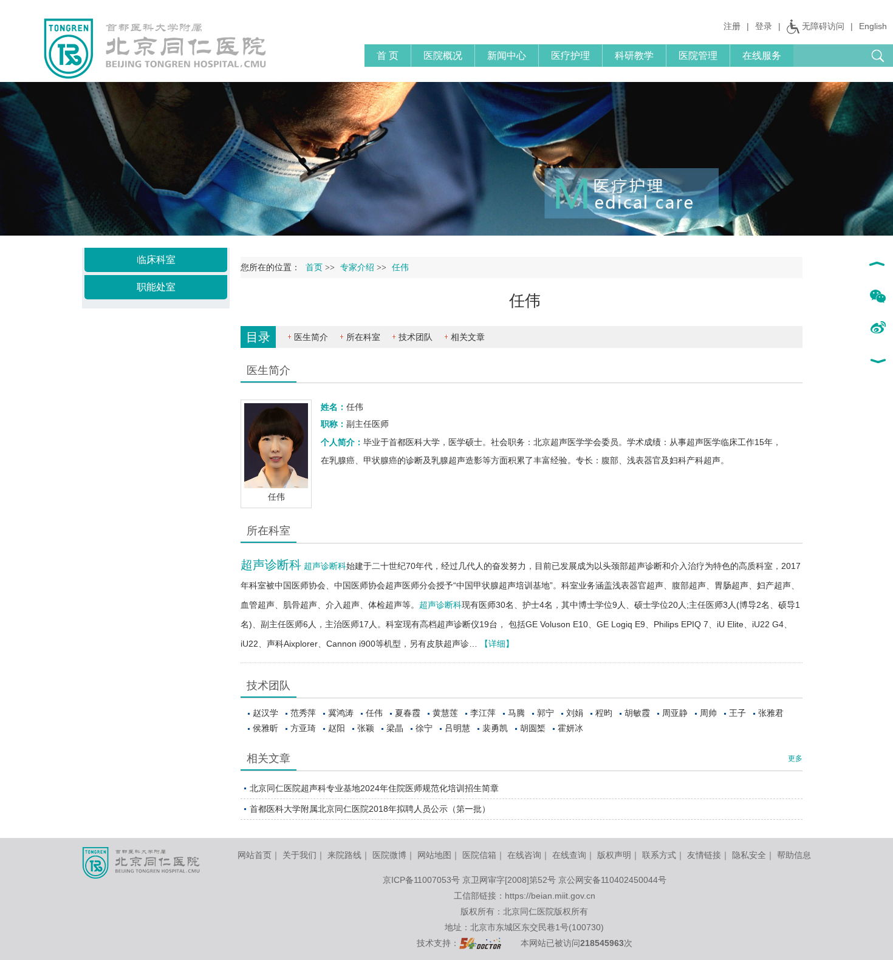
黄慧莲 (445, 713)
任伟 (374, 713)
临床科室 (156, 259)
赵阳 (336, 728)
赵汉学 (265, 713)
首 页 (388, 55)
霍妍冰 (570, 728)
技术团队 (416, 337)
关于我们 (299, 855)
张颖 (365, 728)
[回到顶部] (877, 265)
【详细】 (497, 644)
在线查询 (569, 855)
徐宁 (424, 728)
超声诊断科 (271, 564)
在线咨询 (524, 855)
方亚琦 (303, 728)
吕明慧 (457, 728)
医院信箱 (479, 855)
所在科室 (363, 337)
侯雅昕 (265, 728)
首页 (314, 267)
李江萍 (483, 713)
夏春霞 (407, 713)
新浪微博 (877, 328)
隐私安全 (749, 855)
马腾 (516, 713)
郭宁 (545, 713)
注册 (732, 26)
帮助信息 (794, 855)
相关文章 (468, 337)
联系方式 (659, 855)
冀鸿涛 (341, 713)
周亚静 (675, 713)
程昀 (603, 713)
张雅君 (771, 713)
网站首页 (255, 855)
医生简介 (311, 337)
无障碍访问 (823, 26)
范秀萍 (303, 713)
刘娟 (574, 713)
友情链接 (704, 855)
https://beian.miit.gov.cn (550, 895)
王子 (737, 713)
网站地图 (434, 855)
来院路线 (344, 855)
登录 (763, 26)
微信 (877, 297)
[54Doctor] (480, 943)
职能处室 (156, 287)
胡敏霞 (637, 713)
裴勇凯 (495, 728)
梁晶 (394, 728)
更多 (795, 758)
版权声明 (614, 855)
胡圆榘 (533, 728)
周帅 (708, 713)
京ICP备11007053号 (421, 880)
